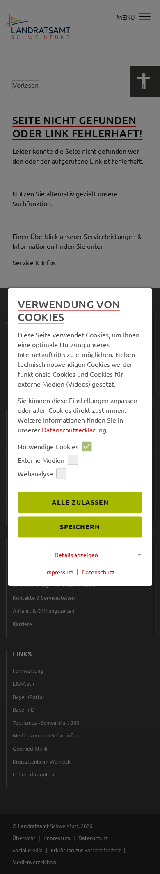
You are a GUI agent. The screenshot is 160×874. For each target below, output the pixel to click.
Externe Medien (41, 460)
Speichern (80, 526)
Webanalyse (35, 473)
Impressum (59, 572)
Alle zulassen (80, 502)
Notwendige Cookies (48, 446)
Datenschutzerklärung (74, 430)
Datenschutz (98, 572)
